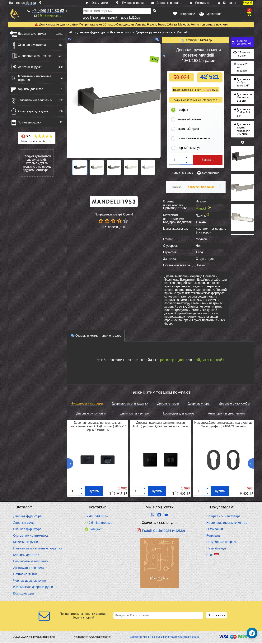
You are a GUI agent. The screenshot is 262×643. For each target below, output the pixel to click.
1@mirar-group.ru (49, 15)
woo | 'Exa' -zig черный (100, 17)
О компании (214, 529)
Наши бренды (216, 548)
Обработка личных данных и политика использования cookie (164, 636)
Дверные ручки (24, 522)
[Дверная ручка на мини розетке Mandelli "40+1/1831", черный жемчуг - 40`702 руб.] (114, 167)
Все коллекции (23, 593)
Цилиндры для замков (178, 413)
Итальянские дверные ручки (33, 587)
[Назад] (69, 39)
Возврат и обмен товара (223, 516)
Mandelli (201, 208)
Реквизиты (213, 535)
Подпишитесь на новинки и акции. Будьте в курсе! (83, 615)
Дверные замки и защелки (130, 403)
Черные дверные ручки (29, 580)
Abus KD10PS (130, 17)
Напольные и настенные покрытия (34, 78)
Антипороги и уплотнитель (226, 413)
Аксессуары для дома (32, 111)
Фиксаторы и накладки (87, 403)
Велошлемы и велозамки (35, 100)
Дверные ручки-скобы (234, 403)
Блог (209, 555)
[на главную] (14, 14)
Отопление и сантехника (35, 56)
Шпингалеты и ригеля (134, 413)
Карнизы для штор (30, 89)
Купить (94, 491)
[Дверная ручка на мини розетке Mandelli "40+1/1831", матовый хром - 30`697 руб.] (148, 167)
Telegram (96, 529)
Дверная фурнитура (32, 33)
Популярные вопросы (221, 542)
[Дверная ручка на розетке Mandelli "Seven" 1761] (242, 153)
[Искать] (154, 11)
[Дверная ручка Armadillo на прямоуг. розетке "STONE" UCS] (242, 217)
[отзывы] (157, 39)
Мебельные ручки (29, 67)
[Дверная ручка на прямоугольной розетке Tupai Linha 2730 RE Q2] (242, 187)
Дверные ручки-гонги (91, 413)
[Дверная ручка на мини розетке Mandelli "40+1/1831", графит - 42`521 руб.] (79, 167)
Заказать (208, 159)
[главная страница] (70, 32)
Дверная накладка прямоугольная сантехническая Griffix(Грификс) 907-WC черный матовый (98, 426)
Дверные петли (168, 403)
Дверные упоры (199, 403)
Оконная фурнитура (32, 44)
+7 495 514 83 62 (96, 516)
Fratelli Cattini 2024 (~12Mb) (163, 531)
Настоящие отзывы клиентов (226, 522)
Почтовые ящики (29, 122)
